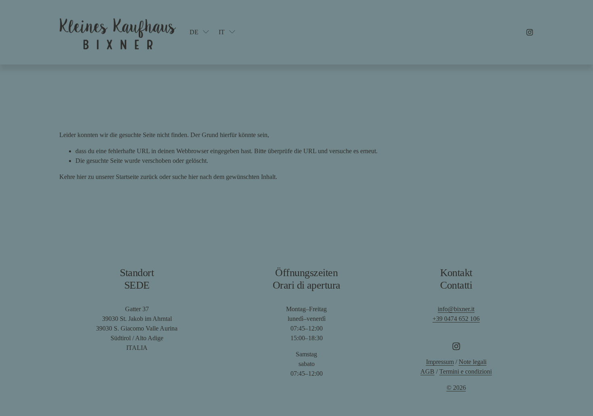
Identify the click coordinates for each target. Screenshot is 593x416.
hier (81, 176)
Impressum (440, 361)
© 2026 (456, 387)
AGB (427, 371)
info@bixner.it (456, 309)
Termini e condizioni (465, 371)
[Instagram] (530, 32)
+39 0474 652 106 (456, 318)
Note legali (473, 361)
